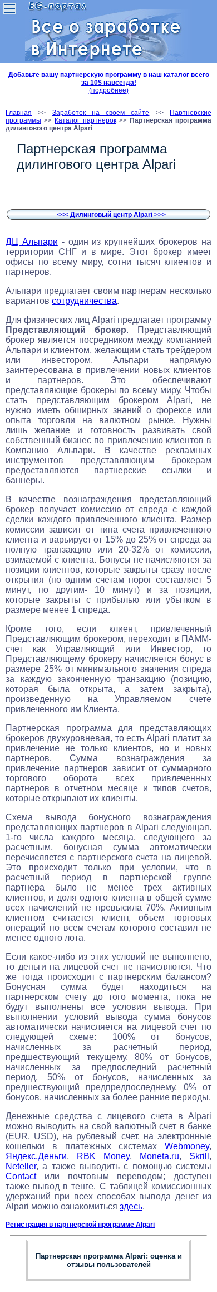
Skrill (199, 1156)
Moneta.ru (159, 1156)
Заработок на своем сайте (101, 113)
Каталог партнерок (85, 120)
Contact (21, 1176)
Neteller (21, 1166)
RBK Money (103, 1156)
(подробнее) (109, 90)
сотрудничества (84, 301)
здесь (131, 1206)
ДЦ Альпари (32, 241)
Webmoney (187, 1146)
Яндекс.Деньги (36, 1156)
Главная (19, 113)
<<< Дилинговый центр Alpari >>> (111, 215)
